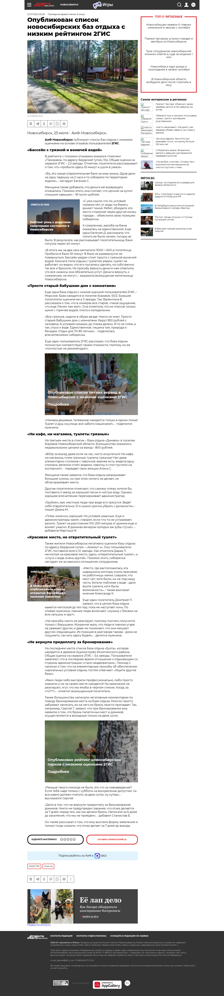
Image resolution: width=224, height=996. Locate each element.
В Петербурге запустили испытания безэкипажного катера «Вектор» (174, 206)
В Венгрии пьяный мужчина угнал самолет (173, 230)
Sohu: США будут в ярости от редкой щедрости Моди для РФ (175, 195)
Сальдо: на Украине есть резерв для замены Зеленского (174, 183)
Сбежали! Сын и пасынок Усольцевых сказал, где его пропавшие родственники (176, 118)
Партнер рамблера (80, 983)
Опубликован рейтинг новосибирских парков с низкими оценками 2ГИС (84, 762)
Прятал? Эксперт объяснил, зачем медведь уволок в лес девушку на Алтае (174, 107)
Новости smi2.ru (39, 925)
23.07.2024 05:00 (36, 14)
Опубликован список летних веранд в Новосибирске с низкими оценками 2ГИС (87, 394)
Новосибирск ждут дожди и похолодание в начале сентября (169, 68)
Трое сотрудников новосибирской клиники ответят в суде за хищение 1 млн (169, 54)
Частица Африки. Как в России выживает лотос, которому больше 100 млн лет (175, 141)
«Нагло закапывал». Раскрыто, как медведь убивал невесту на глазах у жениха (175, 130)
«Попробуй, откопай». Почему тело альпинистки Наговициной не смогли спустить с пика (175, 164)
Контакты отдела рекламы (91, 936)
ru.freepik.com (35, 115)
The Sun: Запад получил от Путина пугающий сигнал (173, 218)
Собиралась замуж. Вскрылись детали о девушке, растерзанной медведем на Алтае (174, 153)
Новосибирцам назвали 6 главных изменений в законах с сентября (168, 26)
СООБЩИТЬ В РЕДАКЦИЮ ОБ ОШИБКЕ (129, 936)
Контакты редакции (61, 936)
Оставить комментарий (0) (112, 839)
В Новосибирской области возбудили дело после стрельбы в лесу (168, 82)
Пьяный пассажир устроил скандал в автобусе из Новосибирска (169, 40)
